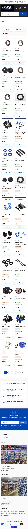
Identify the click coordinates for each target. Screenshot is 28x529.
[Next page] (22, 372)
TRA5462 (17, 324)
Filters (7, 29)
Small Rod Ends (5, 132)
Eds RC (11, 521)
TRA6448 (17, 102)
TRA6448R (4, 48)
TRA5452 (4, 351)
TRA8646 (4, 296)
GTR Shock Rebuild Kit (20, 326)
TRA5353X (17, 240)
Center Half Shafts (19, 160)
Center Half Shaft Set (20, 214)
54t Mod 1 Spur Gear (20, 187)
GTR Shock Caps (6, 326)
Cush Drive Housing (6, 188)
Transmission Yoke (6, 242)
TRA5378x (17, 130)
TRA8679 (17, 296)
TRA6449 (17, 185)
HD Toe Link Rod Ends (7, 298)
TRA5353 (4, 212)
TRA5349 (4, 130)
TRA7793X (4, 186)
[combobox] (14, 14)
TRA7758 (4, 158)
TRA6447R (17, 48)
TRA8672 (4, 75)
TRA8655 (17, 158)
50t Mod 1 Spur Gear (20, 104)
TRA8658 (4, 240)
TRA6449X (17, 75)
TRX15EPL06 (17, 351)
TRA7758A (4, 268)
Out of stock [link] (20, 90)
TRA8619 (17, 268)
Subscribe (22, 422)
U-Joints (4, 353)
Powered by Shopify (17, 521)
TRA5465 (4, 324)
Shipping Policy (5, 437)
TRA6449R (4, 102)
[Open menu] (25, 8)
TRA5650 (17, 212)
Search (24, 14)
